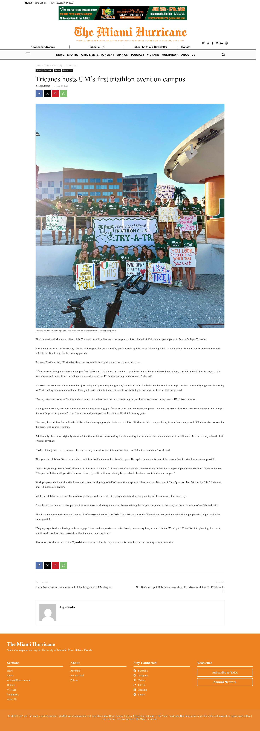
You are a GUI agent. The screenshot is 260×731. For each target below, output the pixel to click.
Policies (74, 680)
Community (57, 65)
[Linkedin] (221, 43)
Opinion (11, 685)
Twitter (141, 680)
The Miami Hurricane (31, 644)
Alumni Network (224, 682)
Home (38, 65)
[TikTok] (208, 43)
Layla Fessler (44, 85)
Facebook (142, 670)
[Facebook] (212, 43)
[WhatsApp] (63, 93)
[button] (223, 54)
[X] (47, 93)
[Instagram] (203, 43)
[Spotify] (226, 43)
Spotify (141, 694)
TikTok (141, 685)
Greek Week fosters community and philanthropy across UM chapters (74, 587)
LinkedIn (142, 689)
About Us (12, 699)
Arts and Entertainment (18, 680)
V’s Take (11, 689)
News (46, 65)
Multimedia (13, 694)
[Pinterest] (55, 93)
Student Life (67, 70)
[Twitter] (217, 43)
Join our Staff (77, 675)
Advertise (75, 670)
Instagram (142, 675)
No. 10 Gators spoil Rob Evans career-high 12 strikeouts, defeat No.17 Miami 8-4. (180, 588)
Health (57, 70)
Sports (10, 675)
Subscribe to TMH (225, 672)
